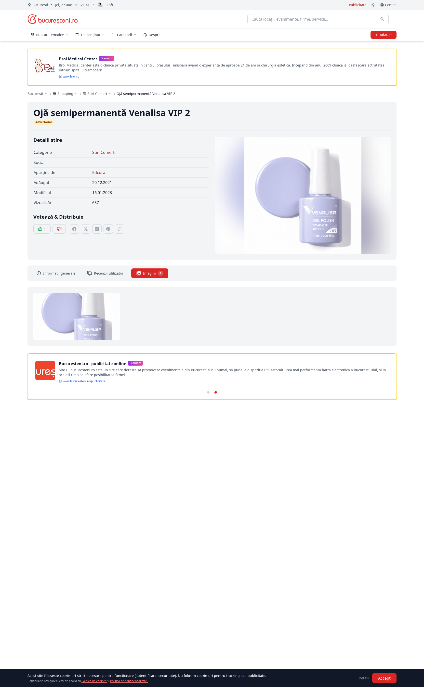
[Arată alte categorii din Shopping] (76, 94)
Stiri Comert (103, 152)
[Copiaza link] (119, 229)
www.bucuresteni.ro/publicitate (84, 381)
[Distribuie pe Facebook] (74, 229)
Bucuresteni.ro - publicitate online (92, 363)
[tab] (208, 392)
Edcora (98, 172)
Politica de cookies (94, 681)
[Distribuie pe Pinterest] (108, 229)
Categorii (124, 34)
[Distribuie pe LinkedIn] (97, 229)
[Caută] (382, 19)
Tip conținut (90, 34)
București (35, 93)
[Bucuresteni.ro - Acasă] (52, 19)
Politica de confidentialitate (129, 681)
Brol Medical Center (78, 59)
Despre (154, 34)
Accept (384, 678)
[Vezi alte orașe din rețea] (46, 94)
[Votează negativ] (59, 229)
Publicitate (357, 4)
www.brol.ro (71, 77)
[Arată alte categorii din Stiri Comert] (110, 94)
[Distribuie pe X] (85, 229)
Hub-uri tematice (50, 34)
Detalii (364, 678)
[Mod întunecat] (373, 5)
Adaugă (386, 34)
